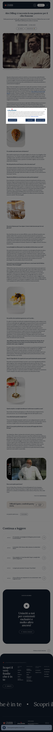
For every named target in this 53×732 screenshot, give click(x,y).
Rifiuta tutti (30, 120)
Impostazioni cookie (12, 120)
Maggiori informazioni (34, 116)
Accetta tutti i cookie (40, 120)
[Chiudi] (45, 109)
